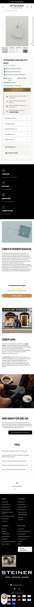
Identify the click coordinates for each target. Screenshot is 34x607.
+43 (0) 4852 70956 (19, 1)
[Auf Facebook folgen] (14, 589)
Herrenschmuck (22, 512)
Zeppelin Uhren (6, 507)
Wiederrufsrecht (22, 539)
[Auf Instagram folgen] (19, 589)
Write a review (17, 296)
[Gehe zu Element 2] (12, 50)
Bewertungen (5, 544)
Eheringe (20, 517)
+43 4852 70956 (13, 112)
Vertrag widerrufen (23, 549)
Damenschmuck (22, 509)
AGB (19, 544)
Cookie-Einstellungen (23, 531)
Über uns (4, 529)
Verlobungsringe (22, 514)
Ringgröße (4, 539)
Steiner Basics (10, 79)
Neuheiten (21, 519)
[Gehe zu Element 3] (18, 50)
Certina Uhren (5, 504)
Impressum (21, 529)
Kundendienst (5, 534)
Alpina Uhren (5, 518)
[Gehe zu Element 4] (25, 50)
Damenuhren (21, 502)
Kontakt (4, 531)
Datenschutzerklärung (24, 536)
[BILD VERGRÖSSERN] (31, 43)
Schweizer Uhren (22, 507)
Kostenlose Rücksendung (8, 541)
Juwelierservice (6, 536)
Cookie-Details (22, 534)
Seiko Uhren (5, 502)
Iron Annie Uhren (6, 509)
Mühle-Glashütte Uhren (8, 516)
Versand (13, 65)
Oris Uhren (5, 521)
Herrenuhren (21, 504)
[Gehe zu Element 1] (5, 50)
